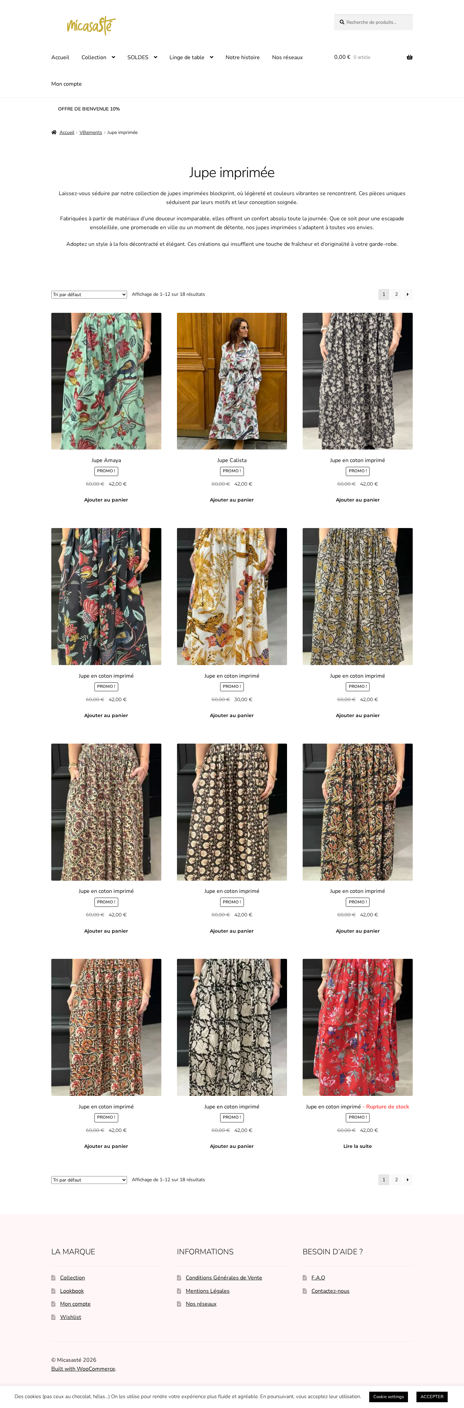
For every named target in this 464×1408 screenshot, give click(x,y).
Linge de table (186, 57)
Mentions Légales (208, 1291)
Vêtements (90, 132)
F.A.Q (318, 1278)
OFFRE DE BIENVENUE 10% (89, 109)
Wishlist (70, 1317)
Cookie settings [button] (388, 1397)
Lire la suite (357, 1146)
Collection (94, 57)
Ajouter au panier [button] (106, 500)
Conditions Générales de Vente (224, 1278)
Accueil (60, 57)
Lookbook (72, 1291)
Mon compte (66, 84)
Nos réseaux (287, 57)
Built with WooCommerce (83, 1369)
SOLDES (137, 57)
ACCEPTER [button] (432, 1397)
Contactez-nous (330, 1291)
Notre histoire (243, 57)
